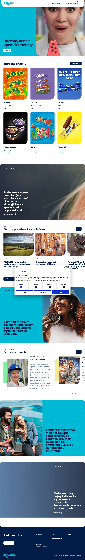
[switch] (35, 287)
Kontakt (69, 534)
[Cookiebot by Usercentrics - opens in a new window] (63, 267)
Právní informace (39, 544)
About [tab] (61, 271)
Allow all (60, 292)
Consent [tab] (24, 271)
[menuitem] (52, 3)
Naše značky (39, 534)
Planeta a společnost (57, 538)
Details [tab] (42, 271)
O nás (53, 534)
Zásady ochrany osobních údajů (41, 546)
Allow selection (42, 292)
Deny (25, 292)
